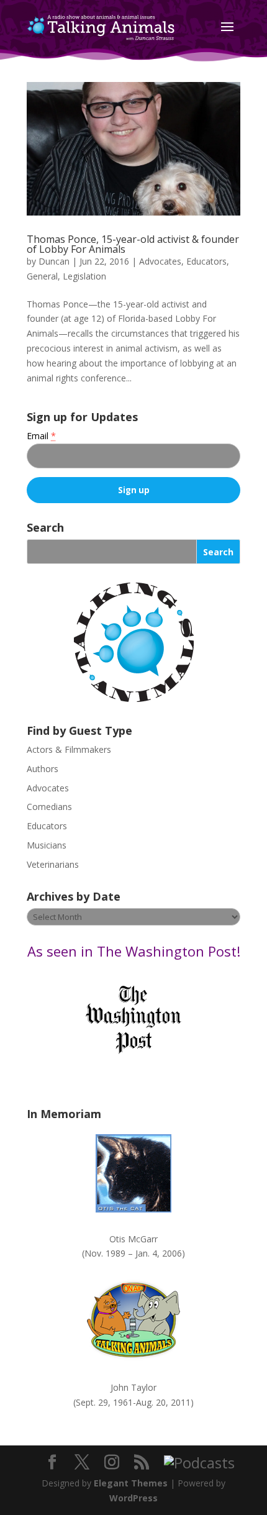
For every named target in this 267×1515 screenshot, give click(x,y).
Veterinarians (53, 864)
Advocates (160, 261)
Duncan (54, 261)
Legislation (84, 276)
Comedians (49, 806)
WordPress (133, 1498)
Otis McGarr (133, 1239)
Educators (206, 261)
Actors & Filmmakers (69, 749)
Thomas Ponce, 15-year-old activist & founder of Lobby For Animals (133, 244)
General (42, 276)
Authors (42, 769)
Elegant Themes (131, 1483)
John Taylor (133, 1387)
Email (41, 436)
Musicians (46, 845)
